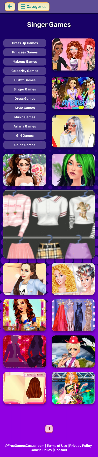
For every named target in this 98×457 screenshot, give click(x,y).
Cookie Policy (41, 450)
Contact (60, 450)
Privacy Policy (80, 446)
